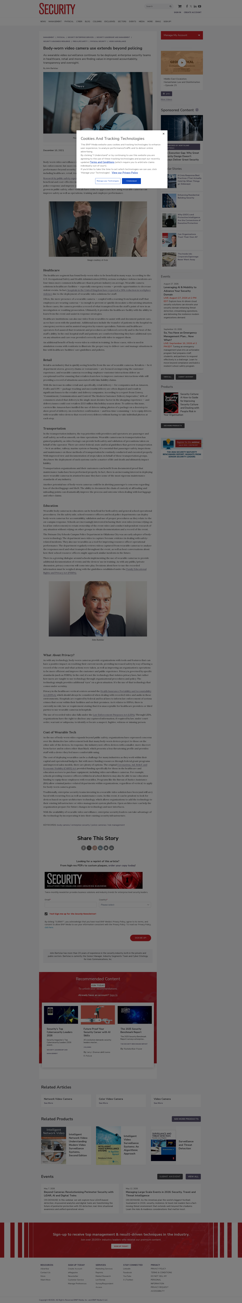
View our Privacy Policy (125, 172)
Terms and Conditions (102, 162)
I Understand (131, 181)
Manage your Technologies (108, 181)
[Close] (163, 134)
